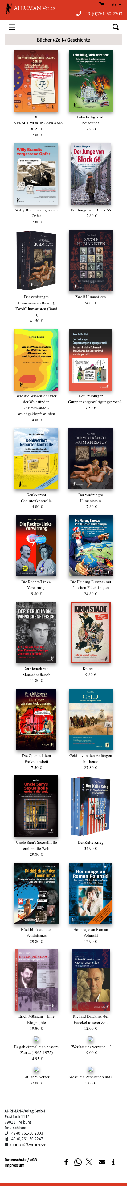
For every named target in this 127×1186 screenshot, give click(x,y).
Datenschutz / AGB (21, 1159)
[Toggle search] (115, 27)
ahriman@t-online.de (27, 1144)
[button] (66, 1162)
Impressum (14, 1165)
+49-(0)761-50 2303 (102, 13)
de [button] (114, 5)
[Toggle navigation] (11, 27)
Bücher (44, 40)
